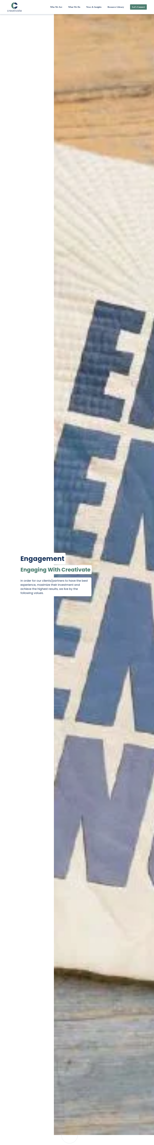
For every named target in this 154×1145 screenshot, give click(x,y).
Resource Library (116, 7)
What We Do (74, 7)
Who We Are (56, 7)
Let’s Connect (138, 7)
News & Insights (94, 7)
